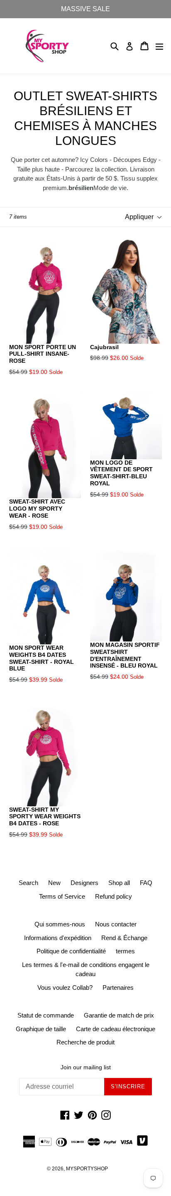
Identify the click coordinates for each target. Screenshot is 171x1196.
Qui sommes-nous (59, 924)
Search (28, 882)
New (54, 882)
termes (125, 951)
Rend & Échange (124, 937)
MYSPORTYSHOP (87, 1169)
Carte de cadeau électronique (115, 1028)
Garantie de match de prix (119, 1015)
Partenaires (118, 987)
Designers (84, 882)
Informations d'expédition (57, 937)
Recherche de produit (85, 1042)
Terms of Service (62, 896)
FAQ (146, 882)
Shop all (119, 882)
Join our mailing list (86, 1067)
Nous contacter (116, 924)
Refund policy (113, 896)
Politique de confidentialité (71, 951)
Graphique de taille (41, 1028)
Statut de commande (45, 1015)
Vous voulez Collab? (65, 987)
